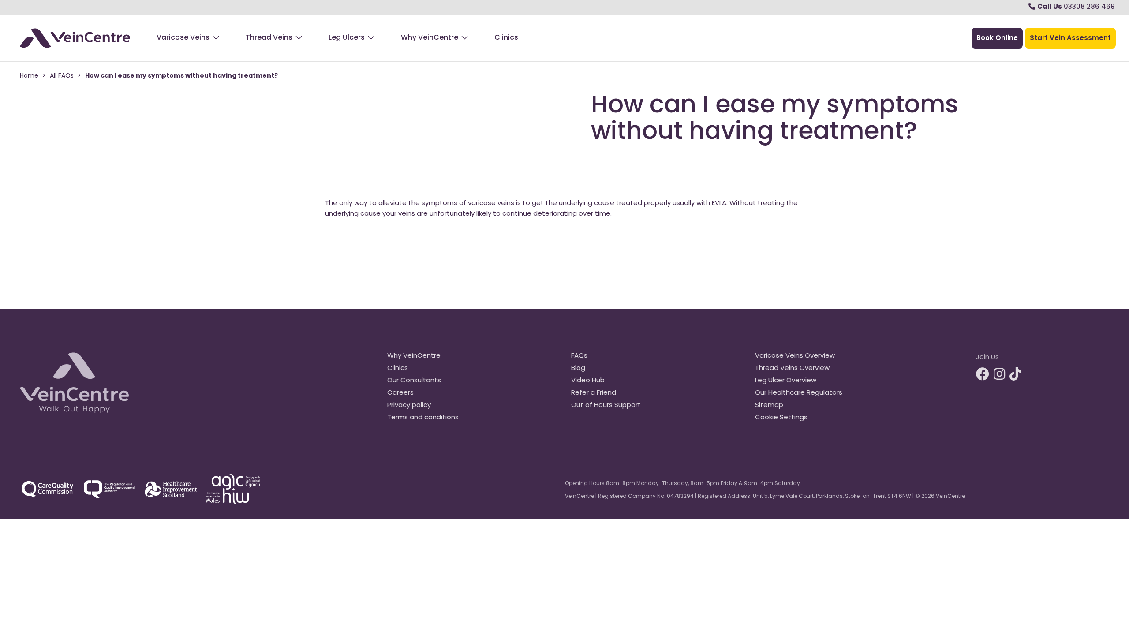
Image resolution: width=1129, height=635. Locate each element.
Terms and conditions (423, 418)
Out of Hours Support (606, 405)
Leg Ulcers (347, 37)
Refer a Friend (593, 393)
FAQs (579, 356)
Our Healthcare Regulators (798, 393)
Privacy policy (409, 405)
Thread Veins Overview (792, 368)
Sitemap (769, 405)
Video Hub (588, 380)
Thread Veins (269, 37)
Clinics (506, 37)
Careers (400, 393)
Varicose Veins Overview (795, 356)
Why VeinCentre (429, 37)
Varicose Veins (183, 37)
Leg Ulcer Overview (785, 380)
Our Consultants (414, 380)
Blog (578, 368)
